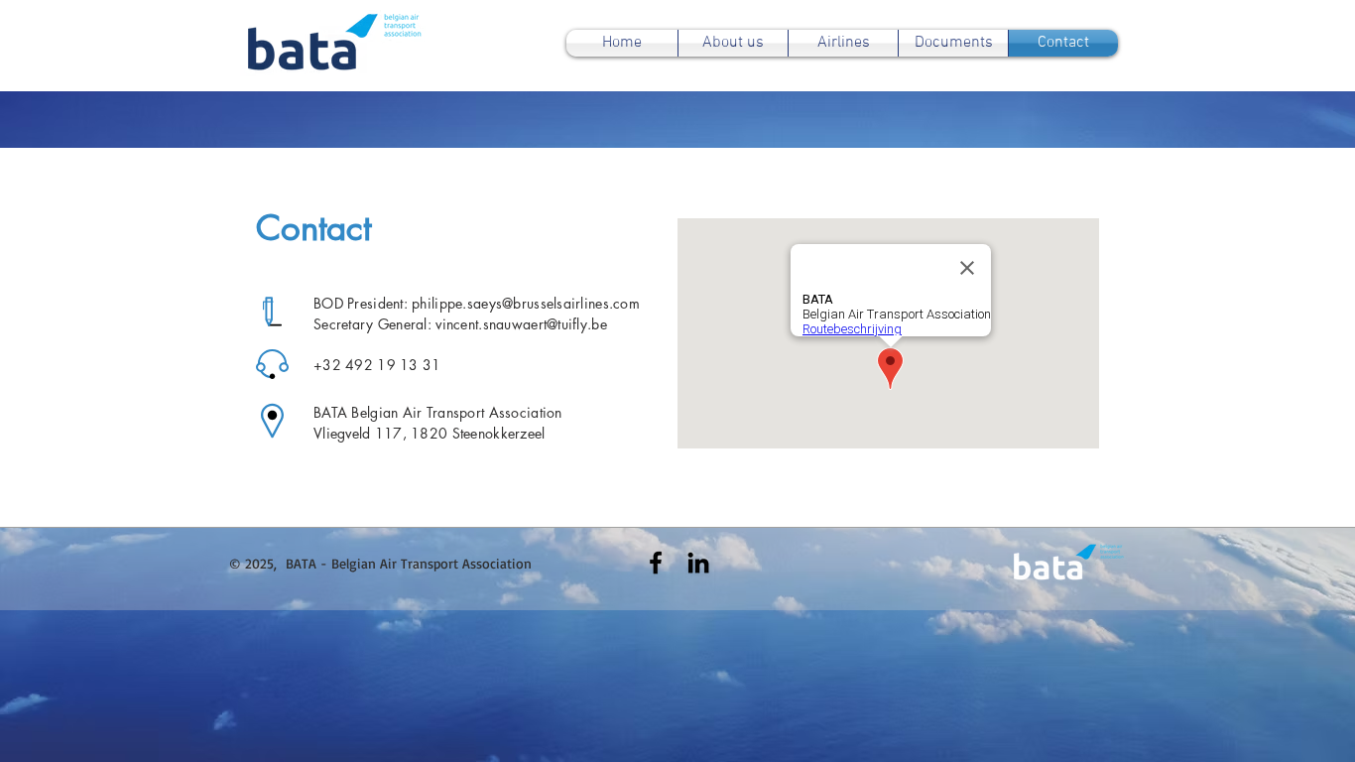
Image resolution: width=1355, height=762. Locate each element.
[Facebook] (656, 562)
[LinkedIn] (698, 562)
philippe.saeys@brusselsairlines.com (526, 303)
